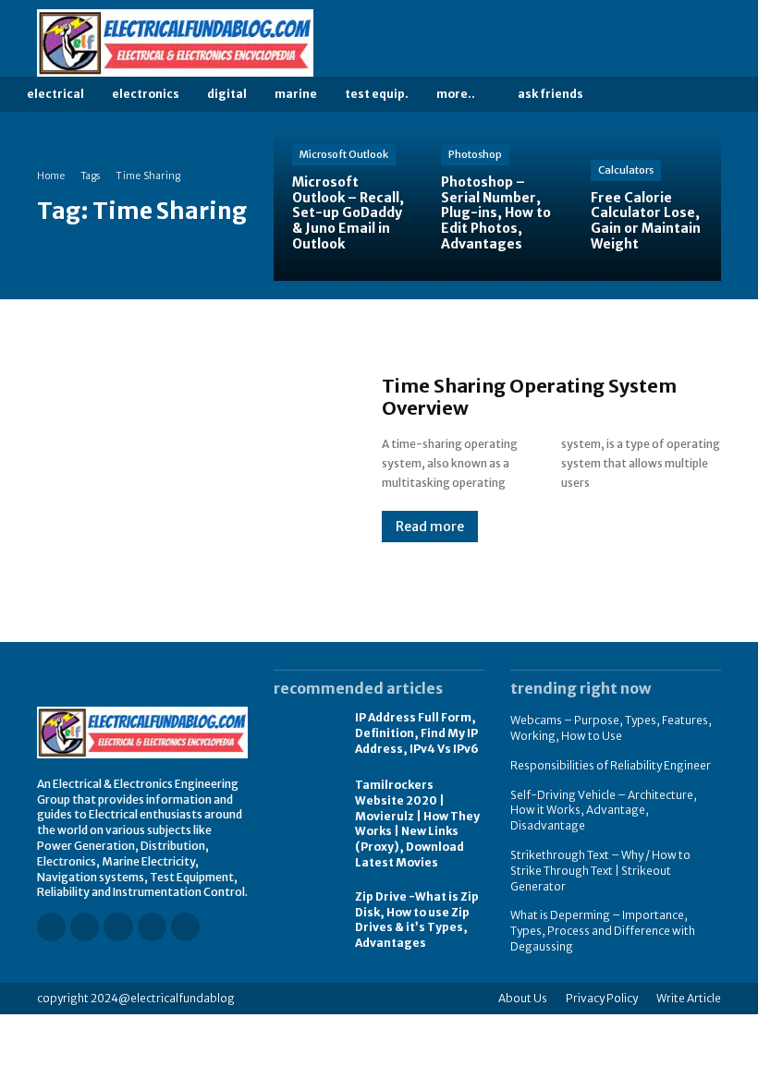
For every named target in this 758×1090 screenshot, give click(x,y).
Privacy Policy (602, 998)
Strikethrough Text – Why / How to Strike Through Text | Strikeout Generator (600, 870)
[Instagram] (635, 43)
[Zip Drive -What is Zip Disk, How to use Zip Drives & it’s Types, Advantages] (305, 915)
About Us (522, 998)
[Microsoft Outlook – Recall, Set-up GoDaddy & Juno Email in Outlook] (348, 205)
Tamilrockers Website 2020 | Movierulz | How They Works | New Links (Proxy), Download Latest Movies (417, 823)
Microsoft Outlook (344, 154)
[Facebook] (609, 43)
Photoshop (475, 154)
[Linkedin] (661, 43)
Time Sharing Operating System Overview (529, 396)
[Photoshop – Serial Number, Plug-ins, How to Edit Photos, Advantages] (496, 205)
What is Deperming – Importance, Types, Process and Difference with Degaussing (602, 930)
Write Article (688, 998)
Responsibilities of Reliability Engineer (610, 765)
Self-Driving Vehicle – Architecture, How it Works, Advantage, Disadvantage (603, 810)
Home (51, 176)
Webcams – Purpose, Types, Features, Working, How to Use (611, 728)
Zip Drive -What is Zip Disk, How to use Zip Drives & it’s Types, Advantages (417, 920)
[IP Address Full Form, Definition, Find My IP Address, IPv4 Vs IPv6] (305, 733)
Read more (430, 526)
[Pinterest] (687, 43)
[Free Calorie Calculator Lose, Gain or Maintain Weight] (646, 205)
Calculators (626, 170)
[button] (628, 95)
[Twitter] (712, 43)
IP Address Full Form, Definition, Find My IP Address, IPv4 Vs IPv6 (417, 733)
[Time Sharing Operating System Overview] (191, 459)
